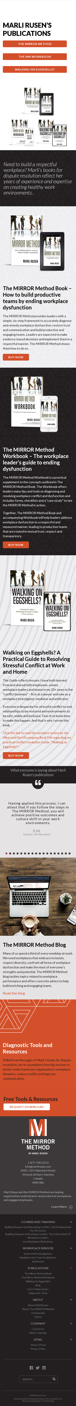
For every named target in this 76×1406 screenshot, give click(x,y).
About (38, 1299)
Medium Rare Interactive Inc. (50, 1399)
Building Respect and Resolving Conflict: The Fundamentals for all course (38, 1228)
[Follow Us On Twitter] (37, 1367)
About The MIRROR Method (38, 1308)
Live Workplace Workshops (38, 1241)
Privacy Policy (38, 1348)
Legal (38, 1339)
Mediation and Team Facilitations (38, 1257)
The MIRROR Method (35, 43)
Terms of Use (38, 1344)
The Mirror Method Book (38, 1273)
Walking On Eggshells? (35, 69)
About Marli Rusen (38, 1305)
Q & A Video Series (38, 1289)
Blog (38, 1285)
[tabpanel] (38, 816)
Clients (38, 1316)
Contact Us (38, 1328)
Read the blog (14, 993)
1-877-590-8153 (38, 1162)
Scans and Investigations (38, 1253)
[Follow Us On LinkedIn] (44, 1367)
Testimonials (38, 1312)
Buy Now (16, 544)
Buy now (16, 357)
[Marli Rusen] (38, 1153)
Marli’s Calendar (38, 1332)
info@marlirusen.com (38, 1166)
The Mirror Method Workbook (38, 1277)
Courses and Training (38, 1222)
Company (38, 1323)
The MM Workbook (35, 56)
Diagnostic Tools (38, 1293)
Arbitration (38, 1261)
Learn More (59, 1206)
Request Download (27, 1106)
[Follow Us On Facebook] (31, 1367)
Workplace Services (38, 1248)
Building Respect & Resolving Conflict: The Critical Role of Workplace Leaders (38, 1236)
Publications (38, 1268)
